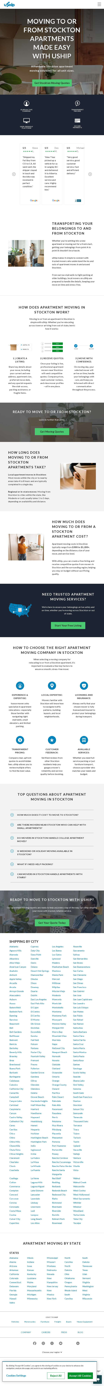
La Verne (35, 1178)
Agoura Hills (15, 950)
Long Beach (36, 1219)
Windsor (77, 1206)
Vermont (86, 1278)
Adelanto (13, 946)
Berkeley (13, 1048)
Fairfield (35, 1040)
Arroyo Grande (16, 991)
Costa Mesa (15, 1210)
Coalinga (13, 1178)
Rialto (55, 1198)
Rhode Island (71, 1290)
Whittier (77, 1202)
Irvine (33, 1154)
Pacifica (56, 1093)
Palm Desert (58, 1097)
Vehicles (15, 1322)
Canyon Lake (15, 1101)
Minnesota (32, 1298)
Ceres (12, 1125)
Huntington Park (39, 1141)
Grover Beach (37, 1097)
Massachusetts (34, 1290)
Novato (55, 1060)
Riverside (56, 1210)
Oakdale (56, 1064)
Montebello (57, 1007)
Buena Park (14, 1068)
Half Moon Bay (38, 1105)
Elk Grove (35, 1023)
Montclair (56, 1003)
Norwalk (56, 1056)
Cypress (34, 946)
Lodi (33, 1210)
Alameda (13, 954)
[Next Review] (90, 174)
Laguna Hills (36, 1182)
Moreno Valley (59, 1023)
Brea (11, 1060)
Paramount (57, 1109)
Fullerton (35, 1068)
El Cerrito (35, 1015)
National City (58, 1048)
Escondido (36, 1032)
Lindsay (34, 1202)
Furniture (45, 1322)
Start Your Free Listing (68, 625)
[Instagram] (43, 1343)
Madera (56, 962)
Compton (13, 1190)
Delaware (14, 1286)
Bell (11, 1027)
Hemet (34, 1125)
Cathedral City (16, 1121)
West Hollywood (81, 1194)
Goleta (34, 1093)
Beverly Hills (15, 1052)
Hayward (35, 1117)
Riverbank (57, 1206)
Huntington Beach (39, 1137)
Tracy (76, 1129)
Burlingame (14, 1076)
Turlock (77, 1137)
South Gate (78, 1093)
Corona (13, 1202)
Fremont (35, 1060)
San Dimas (78, 983)
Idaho (12, 1302)
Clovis (12, 1166)
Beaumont (14, 1023)
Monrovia (56, 999)
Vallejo (76, 1154)
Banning (13, 1015)
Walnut (76, 1178)
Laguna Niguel (37, 1186)
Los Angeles (57, 946)
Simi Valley (78, 1084)
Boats (69, 1322)
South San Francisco (82, 1097)
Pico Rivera (57, 1125)
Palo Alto (56, 1105)
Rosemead (57, 1223)
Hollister (35, 1133)
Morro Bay (57, 1032)
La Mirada (35, 1166)
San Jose (77, 995)
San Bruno (78, 962)
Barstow (13, 1019)
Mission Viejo (58, 991)
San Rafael (78, 1019)
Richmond (56, 1202)
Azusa (12, 1003)
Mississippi (52, 1258)
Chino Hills (14, 1141)
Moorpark (57, 1019)
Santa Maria (79, 1048)
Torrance (77, 1125)
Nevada (50, 1274)
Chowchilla (14, 1145)
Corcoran (13, 1198)
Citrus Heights (16, 1154)
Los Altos (35, 1223)
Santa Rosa (78, 1060)
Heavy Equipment (85, 1322)
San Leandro (79, 1003)
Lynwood (56, 958)
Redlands (56, 1186)
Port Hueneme (59, 1145)
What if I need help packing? (35, 864)
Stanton (77, 1101)
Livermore (35, 1206)
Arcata (12, 987)
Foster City (36, 1052)
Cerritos (13, 1129)
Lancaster (35, 1194)
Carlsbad (13, 1105)
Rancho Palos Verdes (62, 1166)
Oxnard (55, 1088)
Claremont (14, 1158)
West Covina (79, 1190)
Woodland (78, 1210)
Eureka (34, 1036)
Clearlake (14, 1162)
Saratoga (77, 1068)
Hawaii (12, 1298)
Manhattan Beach (60, 966)
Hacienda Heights (39, 1101)
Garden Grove (37, 1072)
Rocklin (55, 1215)
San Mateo (78, 1011)
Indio (33, 1145)
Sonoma (77, 1088)
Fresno (34, 1064)
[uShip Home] (9, 4)
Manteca (56, 971)
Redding (56, 1182)
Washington (88, 1286)
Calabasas (14, 1080)
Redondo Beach (59, 1190)
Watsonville (78, 1186)
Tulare (76, 1133)
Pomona (56, 1141)
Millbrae (56, 983)
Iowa (29, 1266)
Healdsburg (36, 1121)
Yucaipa (77, 1223)
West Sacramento (81, 1198)
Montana (51, 1266)
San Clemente (79, 975)
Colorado (13, 1278)
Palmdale (56, 1101)
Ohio (67, 1274)
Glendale (35, 1084)
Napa (54, 1044)
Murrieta (56, 1040)
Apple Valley (15, 979)
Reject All (56, 1375)
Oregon (68, 1282)
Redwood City (59, 1194)
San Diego (78, 979)
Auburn (13, 999)
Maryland (31, 1286)
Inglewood (36, 1149)
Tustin (76, 1141)
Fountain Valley (38, 1056)
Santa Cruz (78, 1044)
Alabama (13, 1258)
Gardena (35, 1076)
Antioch (13, 975)
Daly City (35, 950)
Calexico (13, 1084)
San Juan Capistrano (82, 999)
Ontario (55, 1076)
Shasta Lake (78, 1080)
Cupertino (14, 1223)
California (14, 1274)
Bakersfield (15, 1007)
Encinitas (35, 1027)
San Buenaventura (81, 966)
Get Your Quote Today (52, 922)
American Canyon (17, 966)
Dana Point (36, 954)
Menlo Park (57, 975)
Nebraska (51, 1270)
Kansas (30, 1270)
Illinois (30, 1258)
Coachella (14, 1170)
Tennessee (87, 1266)
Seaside (76, 1076)
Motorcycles (29, 1322)
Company (26, 1332)
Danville (34, 958)
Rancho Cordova (60, 1158)
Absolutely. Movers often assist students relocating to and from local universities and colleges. (51, 841)
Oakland (56, 1068)
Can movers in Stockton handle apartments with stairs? (49, 876)
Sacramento (79, 950)
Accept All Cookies (80, 1375)
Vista (75, 1170)
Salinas (76, 954)
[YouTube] (60, 1343)
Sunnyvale (78, 1113)
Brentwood (14, 1064)
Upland (76, 1145)
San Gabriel (78, 991)
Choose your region (51, 1352)
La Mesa (35, 1162)
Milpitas (56, 987)
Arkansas (13, 1270)
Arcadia (13, 983)
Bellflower (14, 1036)
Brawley (13, 1056)
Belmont (13, 1040)
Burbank (13, 1072)
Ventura (77, 1158)
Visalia (76, 1166)
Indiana (30, 1262)
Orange (55, 1080)
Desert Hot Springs (40, 971)
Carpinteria (14, 1109)
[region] (49, 1371)
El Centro (35, 1011)
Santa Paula (78, 1056)
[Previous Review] (14, 174)
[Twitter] (52, 1343)
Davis (33, 962)
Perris (55, 1117)
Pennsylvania (71, 1286)
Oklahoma (69, 1278)
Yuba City (77, 1219)
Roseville (77, 946)
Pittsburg (56, 1129)
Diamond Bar (37, 975)
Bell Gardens (15, 1032)
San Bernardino (80, 958)
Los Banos (57, 950)
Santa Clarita (79, 1040)
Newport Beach (59, 1052)
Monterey (56, 1011)
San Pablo (78, 1015)
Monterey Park (59, 1015)
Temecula (77, 1117)
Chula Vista (14, 1149)
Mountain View (59, 1036)
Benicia (13, 1044)
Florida (12, 1290)
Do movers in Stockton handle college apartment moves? (50, 839)
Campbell (14, 1097)
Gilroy (34, 1080)
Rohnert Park (58, 1219)
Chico (12, 1133)
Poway (55, 1154)
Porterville (57, 1149)
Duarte (34, 991)
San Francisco (79, 987)
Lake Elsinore (37, 1190)
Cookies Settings (16, 1375)
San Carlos (78, 971)
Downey (35, 987)
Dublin (34, 995)
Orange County (59, 1084)
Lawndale (35, 1198)
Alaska (12, 1262)
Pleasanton (57, 1137)
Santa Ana (78, 1027)
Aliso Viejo (14, 962)
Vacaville (77, 1149)
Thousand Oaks (80, 1121)
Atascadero (15, 995)
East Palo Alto (37, 1003)
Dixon (33, 983)
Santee (76, 1064)
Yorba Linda (79, 1215)
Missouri (51, 1262)
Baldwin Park (15, 1011)
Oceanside (57, 1072)
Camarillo (14, 1093)
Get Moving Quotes (52, 431)
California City (16, 1088)
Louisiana (31, 1278)
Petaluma (56, 1121)
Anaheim (13, 971)
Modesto (56, 995)
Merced (56, 979)
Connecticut (15, 1282)
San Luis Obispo (80, 1007)
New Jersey (52, 1286)
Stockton (77, 1105)
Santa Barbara (80, 1032)
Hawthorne (36, 1113)
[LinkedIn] (78, 1343)
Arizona (13, 1266)
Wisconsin (87, 1298)
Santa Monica (79, 1052)
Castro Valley (15, 1117)
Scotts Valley (79, 1072)
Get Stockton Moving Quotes (52, 82)
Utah (84, 1274)
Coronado (14, 1206)
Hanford (35, 1109)
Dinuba (34, 979)
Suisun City (78, 1109)
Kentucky (31, 1274)
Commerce (14, 1186)
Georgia (13, 1294)
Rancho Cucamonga (61, 1162)
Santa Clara (78, 1036)
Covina (12, 1215)
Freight (57, 1322)
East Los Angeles (39, 999)
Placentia (56, 1133)
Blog (80, 1332)
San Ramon (78, 1023)
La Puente (35, 1170)
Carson (12, 1113)
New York (51, 1298)
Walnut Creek (79, 1182)
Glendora (35, 1088)
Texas (85, 1270)
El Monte (35, 1019)
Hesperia (35, 1129)
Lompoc (34, 1215)
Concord (13, 1194)
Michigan (31, 1294)
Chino (12, 1137)
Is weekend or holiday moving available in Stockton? (44, 853)
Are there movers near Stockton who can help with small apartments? (51, 826)
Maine (30, 1282)
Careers (46, 1332)
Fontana (34, 1048)
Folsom (34, 1044)
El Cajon (34, 1007)
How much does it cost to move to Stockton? (47, 815)
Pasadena (56, 1113)
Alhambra (14, 958)
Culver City (14, 1219)
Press (64, 1332)
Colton (12, 1182)
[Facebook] (34, 1343)
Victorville (78, 1162)
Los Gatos (56, 954)
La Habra (35, 1158)
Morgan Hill (58, 1027)
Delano (34, 966)
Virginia (86, 1282)
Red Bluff (56, 1178)
